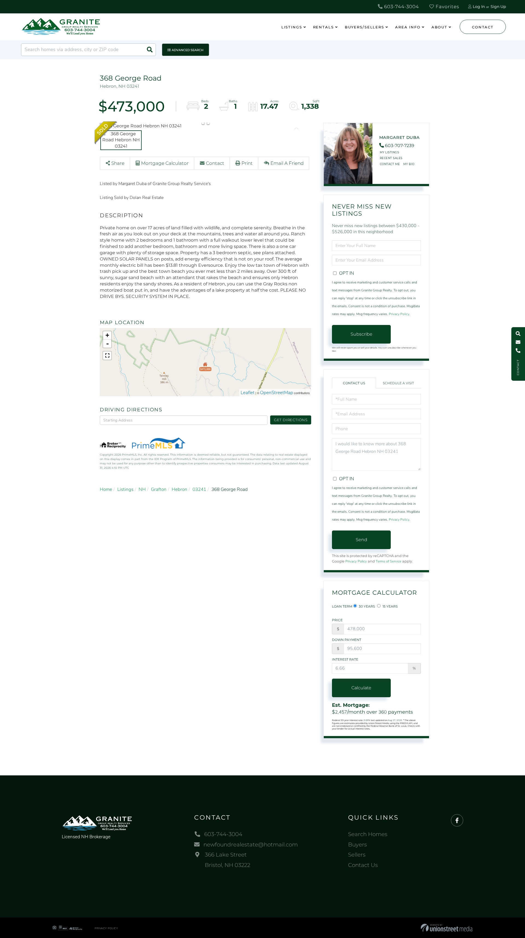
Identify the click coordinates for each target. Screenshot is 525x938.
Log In (479, 6)
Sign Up (498, 6)
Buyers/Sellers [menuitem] (364, 27)
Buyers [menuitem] (357, 844)
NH (142, 489)
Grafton (159, 489)
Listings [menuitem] (291, 27)
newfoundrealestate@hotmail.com (250, 844)
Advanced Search (187, 50)
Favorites (446, 6)
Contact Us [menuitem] (363, 865)
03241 (199, 489)
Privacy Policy (399, 314)
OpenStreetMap (276, 392)
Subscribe (361, 334)
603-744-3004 (401, 6)
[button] (150, 50)
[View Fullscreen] (107, 355)
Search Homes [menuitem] (367, 834)
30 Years (366, 606)
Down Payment (346, 640)
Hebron (179, 489)
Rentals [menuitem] (323, 27)
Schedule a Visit (398, 383)
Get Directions (291, 420)
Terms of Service (388, 561)
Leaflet (248, 392)
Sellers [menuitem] (357, 854)
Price (337, 620)
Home (106, 489)
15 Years (390, 606)
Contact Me (390, 164)
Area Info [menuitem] (408, 27)
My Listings (389, 152)
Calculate (361, 687)
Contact (482, 27)
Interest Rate (345, 659)
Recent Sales (391, 158)
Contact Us (354, 383)
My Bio (409, 164)
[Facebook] (457, 820)
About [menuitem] (439, 27)
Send (361, 539)
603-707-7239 (399, 145)
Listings (125, 489)
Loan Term (342, 606)
